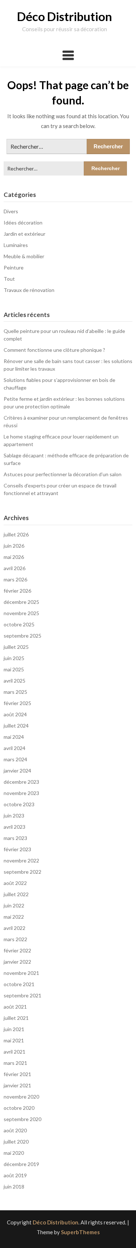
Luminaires (16, 245)
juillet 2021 (16, 1018)
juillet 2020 (16, 1141)
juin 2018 (14, 1186)
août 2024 (15, 714)
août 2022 (15, 883)
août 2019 (15, 1175)
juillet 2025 (16, 647)
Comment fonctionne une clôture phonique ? (54, 350)
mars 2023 (15, 838)
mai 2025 (14, 669)
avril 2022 (14, 928)
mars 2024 (15, 759)
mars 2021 (15, 1063)
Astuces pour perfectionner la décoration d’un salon (62, 474)
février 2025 (17, 703)
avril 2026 (14, 568)
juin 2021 (14, 1029)
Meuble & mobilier (24, 256)
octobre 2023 (19, 804)
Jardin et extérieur (24, 234)
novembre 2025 (21, 613)
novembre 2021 (21, 973)
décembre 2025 (21, 602)
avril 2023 (14, 827)
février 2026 (17, 591)
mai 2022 (14, 917)
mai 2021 (14, 1040)
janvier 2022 (17, 962)
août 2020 (15, 1130)
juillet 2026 (16, 534)
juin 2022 (14, 905)
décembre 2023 (21, 782)
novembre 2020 (21, 1096)
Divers (11, 211)
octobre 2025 (19, 624)
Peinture (14, 267)
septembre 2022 (22, 872)
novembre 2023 (21, 793)
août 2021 (15, 1007)
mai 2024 (14, 737)
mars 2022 (15, 939)
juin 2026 (14, 546)
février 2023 (17, 849)
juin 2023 (14, 815)
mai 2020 (14, 1153)
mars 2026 (15, 579)
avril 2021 (14, 1052)
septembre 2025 (22, 636)
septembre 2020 (22, 1119)
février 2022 (17, 950)
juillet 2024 (16, 725)
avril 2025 (14, 680)
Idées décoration (23, 222)
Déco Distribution (64, 16)
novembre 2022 (21, 860)
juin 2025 (14, 658)
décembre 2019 (21, 1164)
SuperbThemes (80, 1232)
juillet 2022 (16, 894)
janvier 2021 (17, 1085)
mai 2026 (14, 557)
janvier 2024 (17, 770)
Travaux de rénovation (29, 290)
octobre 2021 (19, 984)
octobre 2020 (19, 1108)
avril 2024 (14, 748)
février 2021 (17, 1074)
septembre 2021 (22, 995)
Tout (9, 279)
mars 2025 (15, 692)
